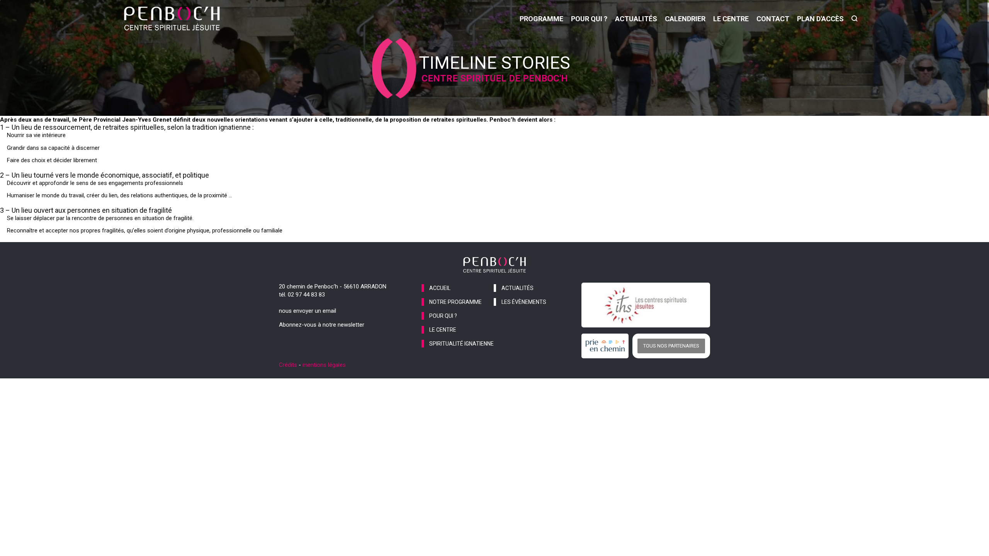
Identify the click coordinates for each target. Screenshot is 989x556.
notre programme (455, 302)
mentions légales (324, 364)
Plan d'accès (820, 19)
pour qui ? (589, 19)
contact (772, 19)
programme (541, 19)
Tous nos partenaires (671, 346)
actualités (636, 19)
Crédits (288, 364)
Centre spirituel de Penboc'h (494, 78)
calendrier (685, 19)
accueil (439, 288)
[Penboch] (172, 18)
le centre (731, 19)
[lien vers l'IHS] (645, 305)
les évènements (523, 302)
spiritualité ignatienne (461, 344)
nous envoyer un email (307, 310)
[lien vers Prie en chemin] (606, 346)
